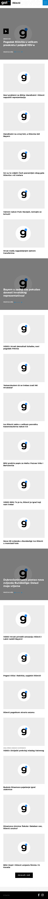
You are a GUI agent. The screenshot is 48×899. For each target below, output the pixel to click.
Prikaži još (24, 875)
